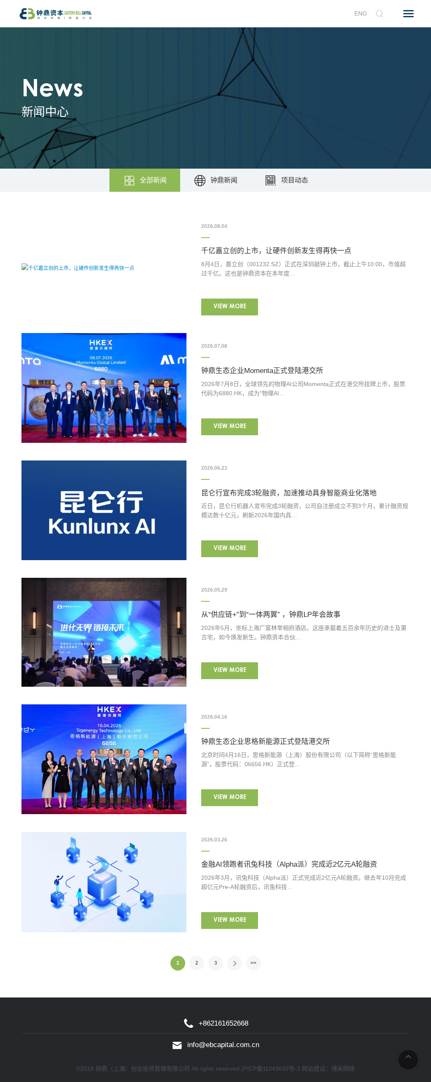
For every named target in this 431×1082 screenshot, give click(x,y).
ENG (360, 13)
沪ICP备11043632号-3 (270, 1068)
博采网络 (343, 1068)
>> (253, 963)
